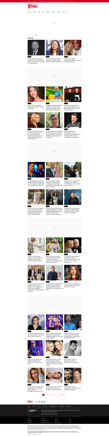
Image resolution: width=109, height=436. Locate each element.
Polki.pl (56, 418)
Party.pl (29, 418)
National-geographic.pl (45, 422)
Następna (63, 394)
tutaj (38, 434)
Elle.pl (70, 418)
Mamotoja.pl (43, 418)
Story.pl (70, 422)
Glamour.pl (30, 420)
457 (54, 394)
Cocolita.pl (29, 422)
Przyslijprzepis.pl (58, 422)
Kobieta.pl (57, 420)
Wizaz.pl (70, 420)
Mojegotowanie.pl (44, 420)
